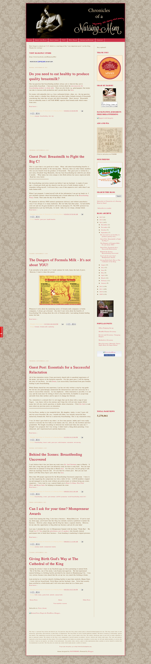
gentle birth (45, 595)
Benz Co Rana (71, 483)
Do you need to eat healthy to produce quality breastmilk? (59, 76)
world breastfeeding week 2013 (77, 496)
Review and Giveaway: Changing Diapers (109, 335)
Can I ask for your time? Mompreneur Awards (108, 256)
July (102, 267)
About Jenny (54, 40)
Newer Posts (34, 600)
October (104, 230)
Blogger (90, 651)
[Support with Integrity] (105, 118)
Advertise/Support (87, 40)
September (104, 232)
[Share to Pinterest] (39, 113)
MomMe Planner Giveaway (107, 331)
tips (53, 116)
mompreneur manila (50, 547)
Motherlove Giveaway (106, 340)
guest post (43, 219)
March (103, 278)
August (103, 265)
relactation (70, 442)
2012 (101, 286)
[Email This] (31, 113)
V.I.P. (64, 40)
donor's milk (47, 442)
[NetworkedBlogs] (109, 352)
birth (36, 595)
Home (30, 40)
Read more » (33, 106)
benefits (37, 219)
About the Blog (41, 40)
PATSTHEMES (74, 651)
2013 (101, 222)
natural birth (58, 595)
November (104, 227)
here (72, 90)
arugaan (37, 116)
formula (37, 326)
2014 (101, 220)
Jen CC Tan (38, 531)
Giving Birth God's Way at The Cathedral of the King (53, 561)
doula (39, 595)
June (103, 270)
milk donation (62, 442)
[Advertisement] (60, 133)
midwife (52, 595)
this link (82, 404)
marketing (51, 326)
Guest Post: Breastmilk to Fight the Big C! (110, 240)
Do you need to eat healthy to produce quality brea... (110, 235)
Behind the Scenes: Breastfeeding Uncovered (109, 252)
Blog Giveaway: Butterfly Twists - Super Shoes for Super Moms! (110, 344)
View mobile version (60, 603)
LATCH (58, 496)
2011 (101, 289)
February (104, 280)
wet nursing (77, 442)
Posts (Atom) (42, 608)
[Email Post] (82, 111)
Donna (54, 381)
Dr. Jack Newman (70, 464)
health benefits (51, 219)
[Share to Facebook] (37, 113)
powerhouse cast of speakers (59, 531)
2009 (101, 294)
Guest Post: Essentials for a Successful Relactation (109, 248)
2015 (101, 217)
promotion (64, 496)
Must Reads (73, 40)
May (102, 273)
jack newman (51, 496)
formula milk (44, 326)
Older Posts (86, 600)
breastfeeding (44, 116)
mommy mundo (39, 547)
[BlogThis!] (33, 113)
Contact (100, 40)
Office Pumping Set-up (106, 328)
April (103, 275)
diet (50, 116)
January (104, 283)
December (104, 225)
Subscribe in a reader (104, 208)
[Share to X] (35, 113)
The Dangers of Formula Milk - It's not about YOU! (110, 244)
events (45, 496)
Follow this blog (109, 355)
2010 (101, 292)
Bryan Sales (41, 485)
